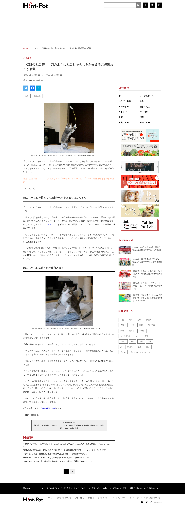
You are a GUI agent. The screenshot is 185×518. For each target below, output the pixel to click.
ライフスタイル (147, 96)
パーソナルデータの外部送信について (146, 498)
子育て (123, 325)
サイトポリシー (103, 498)
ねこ (27, 96)
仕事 (132, 325)
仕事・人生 (145, 107)
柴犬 (149, 341)
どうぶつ (144, 112)
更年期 (131, 331)
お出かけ (123, 112)
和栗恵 (142, 331)
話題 (142, 117)
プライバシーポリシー (121, 498)
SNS (132, 341)
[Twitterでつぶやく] (25, 88)
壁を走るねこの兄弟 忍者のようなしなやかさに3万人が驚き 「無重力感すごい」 (56, 458)
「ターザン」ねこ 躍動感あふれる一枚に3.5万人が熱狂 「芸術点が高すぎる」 (55, 454)
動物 (139, 320)
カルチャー (124, 107)
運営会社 (91, 498)
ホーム (50, 498)
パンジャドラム (48, 224)
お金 (142, 101)
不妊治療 (151, 325)
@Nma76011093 (48, 408)
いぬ (122, 320)
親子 (148, 347)
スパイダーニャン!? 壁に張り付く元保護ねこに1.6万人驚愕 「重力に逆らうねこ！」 (58, 461)
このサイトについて (63, 498)
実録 (141, 325)
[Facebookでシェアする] (32, 88)
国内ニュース (125, 123)
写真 (131, 320)
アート (123, 341)
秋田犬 (130, 347)
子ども (123, 352)
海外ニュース (146, 123)
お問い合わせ (79, 498)
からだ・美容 (125, 101)
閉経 (122, 331)
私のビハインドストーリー (141, 352)
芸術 (146, 336)
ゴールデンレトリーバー (130, 336)
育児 (141, 341)
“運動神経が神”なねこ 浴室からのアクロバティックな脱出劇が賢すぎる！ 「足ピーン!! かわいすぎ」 (65, 450)
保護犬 (148, 320)
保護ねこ (37, 96)
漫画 (121, 117)
